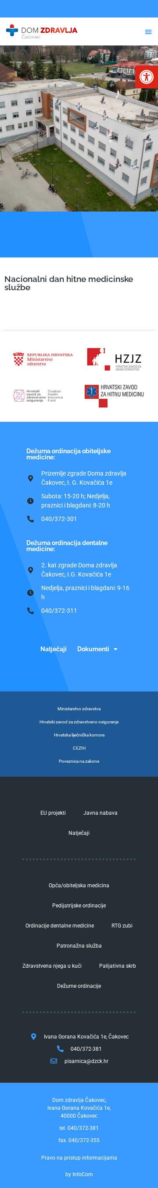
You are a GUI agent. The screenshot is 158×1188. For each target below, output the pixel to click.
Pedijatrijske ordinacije (79, 906)
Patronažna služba (79, 946)
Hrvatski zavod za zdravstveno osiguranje (79, 721)
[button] (146, 77)
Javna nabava (100, 813)
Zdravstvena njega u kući (52, 966)
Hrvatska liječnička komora (79, 735)
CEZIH (79, 748)
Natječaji (53, 649)
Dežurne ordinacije (79, 986)
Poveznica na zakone (79, 761)
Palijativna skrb (117, 966)
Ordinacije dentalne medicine (59, 926)
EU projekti (53, 813)
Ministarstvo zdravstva (79, 708)
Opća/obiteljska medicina (79, 885)
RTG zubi (122, 926)
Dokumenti (93, 649)
